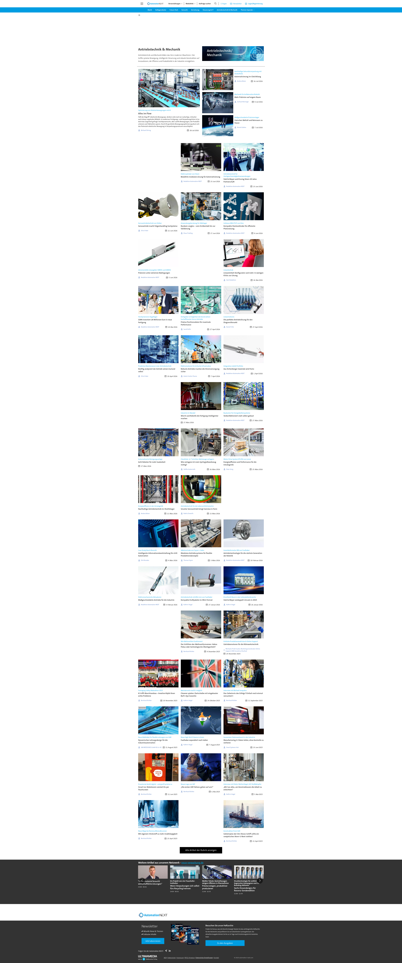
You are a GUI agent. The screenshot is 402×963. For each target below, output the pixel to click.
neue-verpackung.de (192, 862)
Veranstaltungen (174, 4)
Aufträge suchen (205, 4)
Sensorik (184, 10)
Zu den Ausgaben (225, 943)
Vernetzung (195, 10)
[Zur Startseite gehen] (155, 3)
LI (170, 951)
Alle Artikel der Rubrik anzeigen (201, 850)
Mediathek (189, 4)
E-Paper (224, 4)
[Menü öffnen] (142, 4)
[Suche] (215, 4)
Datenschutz (172, 958)
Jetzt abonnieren (152, 941)
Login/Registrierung (255, 4)
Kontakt (216, 958)
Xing (166, 951)
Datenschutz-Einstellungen (204, 958)
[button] (142, 881)
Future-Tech (174, 10)
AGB (165, 958)
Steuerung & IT (208, 10)
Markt (150, 10)
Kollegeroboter (160, 10)
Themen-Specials (247, 10)
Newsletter (237, 4)
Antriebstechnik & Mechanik (227, 10)
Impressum (180, 958)
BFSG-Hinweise (190, 958)
